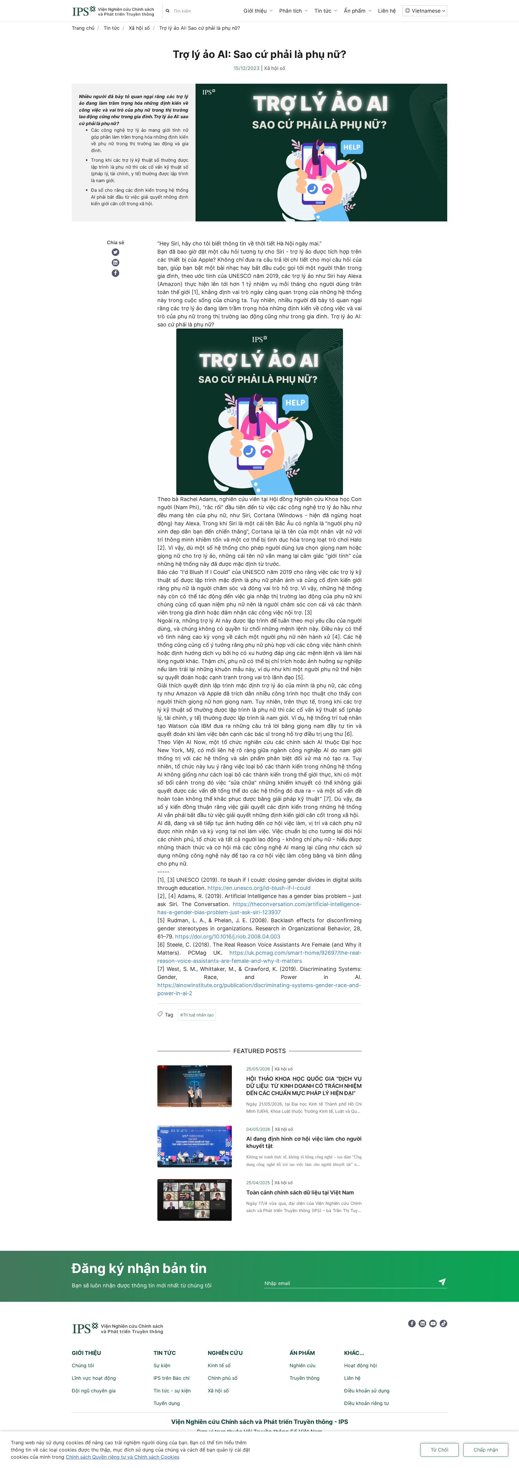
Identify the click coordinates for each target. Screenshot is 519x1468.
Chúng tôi (83, 1365)
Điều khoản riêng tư (366, 1403)
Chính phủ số (223, 1378)
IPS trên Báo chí (171, 1378)
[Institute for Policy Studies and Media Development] (114, 12)
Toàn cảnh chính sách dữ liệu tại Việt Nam (300, 1192)
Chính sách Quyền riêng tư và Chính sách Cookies (122, 1457)
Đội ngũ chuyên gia (94, 1391)
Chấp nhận (486, 1450)
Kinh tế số (219, 1365)
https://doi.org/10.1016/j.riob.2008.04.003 (227, 936)
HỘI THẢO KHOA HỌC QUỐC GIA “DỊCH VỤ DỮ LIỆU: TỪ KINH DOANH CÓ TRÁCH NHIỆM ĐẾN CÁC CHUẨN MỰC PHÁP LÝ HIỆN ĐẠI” (304, 1086)
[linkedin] (422, 1323)
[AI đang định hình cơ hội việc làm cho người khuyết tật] (194, 1146)
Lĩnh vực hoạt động (94, 1378)
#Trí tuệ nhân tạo (197, 1014)
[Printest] (115, 262)
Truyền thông (305, 1378)
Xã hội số (274, 68)
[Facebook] (115, 273)
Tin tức (322, 11)
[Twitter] (115, 252)
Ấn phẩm (355, 11)
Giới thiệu (255, 11)
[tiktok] (443, 1323)
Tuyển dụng (166, 1403)
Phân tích (290, 11)
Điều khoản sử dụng (367, 1391)
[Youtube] (433, 1323)
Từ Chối (439, 1450)
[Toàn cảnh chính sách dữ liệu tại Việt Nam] (194, 1199)
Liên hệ (387, 11)
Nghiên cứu (302, 1365)
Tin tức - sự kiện (172, 1391)
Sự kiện (161, 1365)
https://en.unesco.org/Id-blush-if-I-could (259, 888)
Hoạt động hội (360, 1365)
